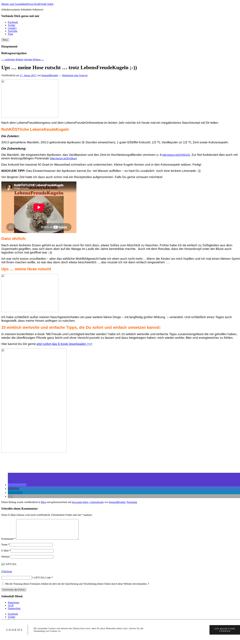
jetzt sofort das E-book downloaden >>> (64, 344)
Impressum (13, 602)
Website (5, 556)
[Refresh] (6, 571)
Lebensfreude (97, 502)
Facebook (13, 22)
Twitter (11, 25)
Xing (10, 34)
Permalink (132, 502)
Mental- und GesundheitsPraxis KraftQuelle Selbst (27, 4)
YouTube (12, 31)
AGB (11, 605)
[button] (17, 484)
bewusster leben (80, 502)
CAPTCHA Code (41, 577)
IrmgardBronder (49, 75)
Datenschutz (14, 608)
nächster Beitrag (34, 59)
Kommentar (8, 538)
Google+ (12, 28)
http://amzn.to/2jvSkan (63, 158)
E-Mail (4, 550)
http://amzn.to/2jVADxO (175, 154)
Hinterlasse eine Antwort (75, 75)
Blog (43, 502)
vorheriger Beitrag (12, 59)
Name (4, 544)
